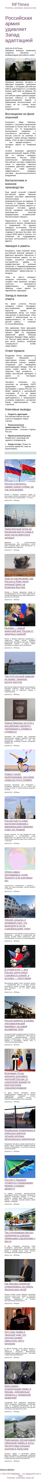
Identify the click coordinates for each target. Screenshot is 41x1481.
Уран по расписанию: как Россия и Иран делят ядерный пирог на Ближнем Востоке (19, 583)
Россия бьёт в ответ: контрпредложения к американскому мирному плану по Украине (19, 825)
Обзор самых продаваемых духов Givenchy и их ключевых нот (19, 876)
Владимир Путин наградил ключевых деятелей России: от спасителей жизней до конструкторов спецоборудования (17, 1080)
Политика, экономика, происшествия (20, 8)
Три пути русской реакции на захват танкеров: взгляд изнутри (19, 679)
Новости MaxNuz (7, 1470)
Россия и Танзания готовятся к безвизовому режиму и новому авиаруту (19, 1184)
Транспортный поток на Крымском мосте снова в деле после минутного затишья (19, 533)
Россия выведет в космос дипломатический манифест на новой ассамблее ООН (19, 1025)
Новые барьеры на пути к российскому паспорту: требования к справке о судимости (19, 727)
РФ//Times (15, 1474)
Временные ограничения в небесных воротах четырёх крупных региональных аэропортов (20, 1134)
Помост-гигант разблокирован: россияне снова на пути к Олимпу (19, 777)
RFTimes (20, 4)
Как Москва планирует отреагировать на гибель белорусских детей (19, 1286)
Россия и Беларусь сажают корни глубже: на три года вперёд (19, 486)
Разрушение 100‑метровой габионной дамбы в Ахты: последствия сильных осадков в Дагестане (20, 1444)
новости (29, 1474)
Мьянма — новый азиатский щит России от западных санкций (19, 631)
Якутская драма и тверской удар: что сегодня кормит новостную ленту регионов (15, 1338)
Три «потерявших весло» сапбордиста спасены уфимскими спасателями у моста (20, 1237)
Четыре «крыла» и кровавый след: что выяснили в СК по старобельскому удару (18, 924)
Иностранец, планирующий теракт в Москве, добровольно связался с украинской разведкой (18, 1392)
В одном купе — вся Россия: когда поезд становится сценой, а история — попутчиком (18, 974)
